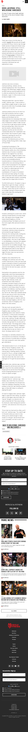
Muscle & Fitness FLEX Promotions (10, 493)
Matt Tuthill (7, 19)
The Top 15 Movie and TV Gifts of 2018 (20, 458)
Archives (14, 659)
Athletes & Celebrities (14, 635)
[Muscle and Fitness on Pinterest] (20, 513)
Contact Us (14, 704)
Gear (20, 456)
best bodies (11, 55)
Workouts (14, 631)
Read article (5, 549)
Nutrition (14, 633)
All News (14, 611)
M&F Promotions (6, 490)
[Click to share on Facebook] (1, 362)
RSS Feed (14, 652)
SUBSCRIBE (6, 497)
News (3, 5)
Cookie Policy (14, 708)
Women (18, 488)
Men (14, 488)
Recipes (14, 639)
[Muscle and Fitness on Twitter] (11, 513)
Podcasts (14, 650)
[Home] (2, 2)
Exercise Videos (14, 648)
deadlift (9, 42)
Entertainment (6, 431)
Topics (14, 644)
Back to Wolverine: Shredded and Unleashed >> (14, 426)
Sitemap (14, 661)
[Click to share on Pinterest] (1, 367)
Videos (14, 646)
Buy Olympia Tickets (14, 657)
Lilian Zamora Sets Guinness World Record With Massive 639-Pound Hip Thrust (13, 600)
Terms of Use (14, 705)
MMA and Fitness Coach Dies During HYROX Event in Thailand (13, 542)
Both (10, 488)
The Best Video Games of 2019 (8, 458)
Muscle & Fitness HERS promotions (10, 492)
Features (14, 637)
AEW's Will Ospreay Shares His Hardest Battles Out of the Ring (12, 570)
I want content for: (14, 486)
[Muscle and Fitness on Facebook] (7, 513)
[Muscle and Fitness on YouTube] (16, 513)
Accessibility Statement (14, 709)
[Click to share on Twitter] (1, 364)
